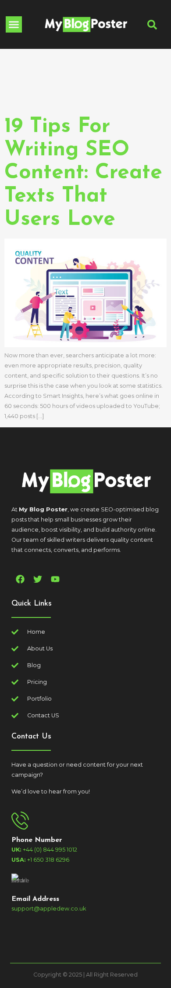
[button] (14, 24)
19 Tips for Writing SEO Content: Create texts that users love (83, 173)
